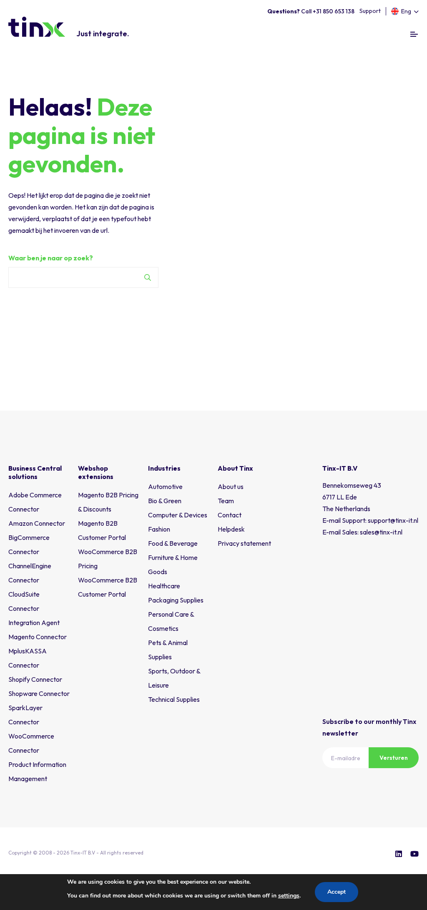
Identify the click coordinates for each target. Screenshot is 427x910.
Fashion (159, 529)
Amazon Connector (36, 523)
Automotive (165, 486)
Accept (336, 892)
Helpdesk (231, 529)
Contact (229, 515)
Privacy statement (244, 543)
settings (288, 896)
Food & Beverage (173, 543)
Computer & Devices (177, 515)
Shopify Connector (35, 679)
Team (226, 501)
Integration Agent (34, 622)
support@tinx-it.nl (393, 520)
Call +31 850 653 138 (310, 11)
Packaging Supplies (175, 600)
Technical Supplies (174, 699)
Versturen (393, 757)
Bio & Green (164, 501)
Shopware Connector (39, 693)
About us (231, 486)
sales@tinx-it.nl (381, 532)
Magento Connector (37, 637)
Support (370, 11)
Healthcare (164, 586)
